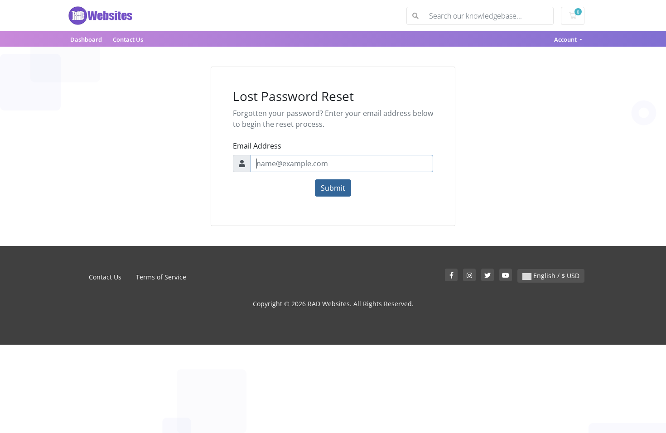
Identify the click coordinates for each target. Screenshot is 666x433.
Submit (333, 188)
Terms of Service (161, 277)
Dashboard (86, 39)
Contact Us (128, 39)
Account (566, 39)
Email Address (257, 146)
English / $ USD (555, 275)
